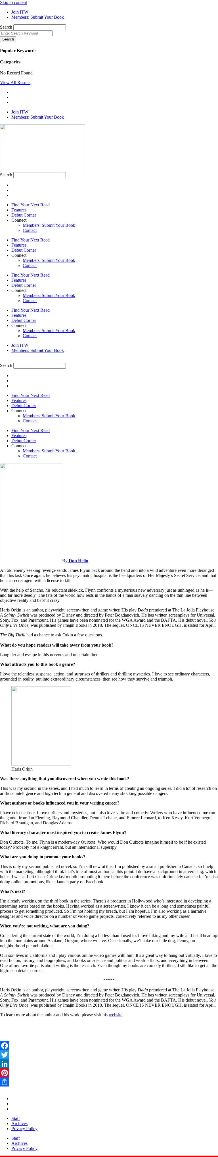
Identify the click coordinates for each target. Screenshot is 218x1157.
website (115, 1014)
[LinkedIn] (109, 1063)
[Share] (109, 1082)
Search (6, 27)
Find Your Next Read (30, 204)
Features (18, 210)
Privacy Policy (24, 1128)
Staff (15, 1118)
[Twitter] (109, 1054)
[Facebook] (109, 1045)
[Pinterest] (109, 1072)
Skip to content (13, 2)
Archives (19, 1123)
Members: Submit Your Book (49, 225)
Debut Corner (23, 215)
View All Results (15, 82)
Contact (30, 230)
